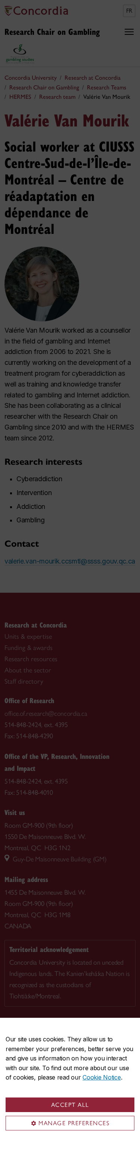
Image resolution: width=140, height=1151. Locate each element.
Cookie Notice (102, 1077)
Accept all (70, 1104)
